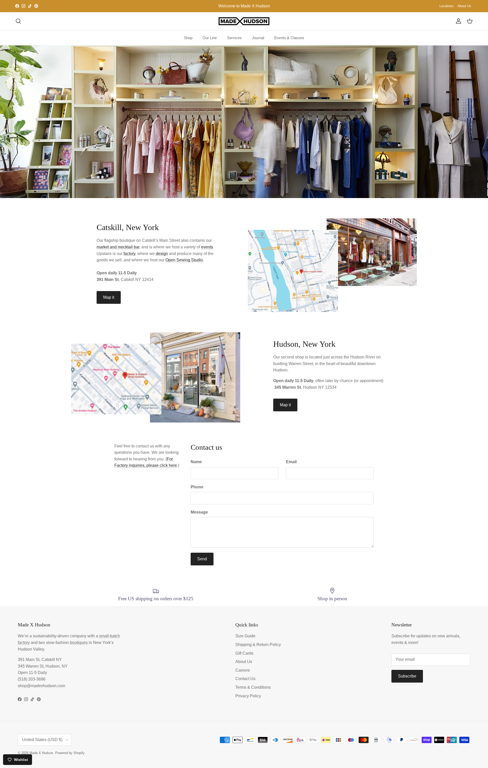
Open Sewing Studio (184, 260)
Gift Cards (244, 653)
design (162, 253)
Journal (258, 38)
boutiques (79, 642)
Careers (242, 670)
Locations (446, 6)
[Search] (18, 21)
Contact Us (245, 678)
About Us (464, 6)
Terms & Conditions (253, 687)
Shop (188, 38)
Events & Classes (289, 38)
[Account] (457, 21)
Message (199, 512)
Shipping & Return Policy (258, 644)
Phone (197, 487)
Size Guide (245, 636)
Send (202, 559)
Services (234, 38)
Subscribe (407, 676)
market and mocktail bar (118, 247)
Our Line (210, 38)
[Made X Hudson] (244, 21)
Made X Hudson (41, 753)
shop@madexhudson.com (41, 686)
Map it (108, 297)
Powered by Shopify (70, 753)
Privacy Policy (248, 696)
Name (196, 462)
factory (129, 253)
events (207, 247)
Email (291, 462)
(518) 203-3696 (31, 679)
